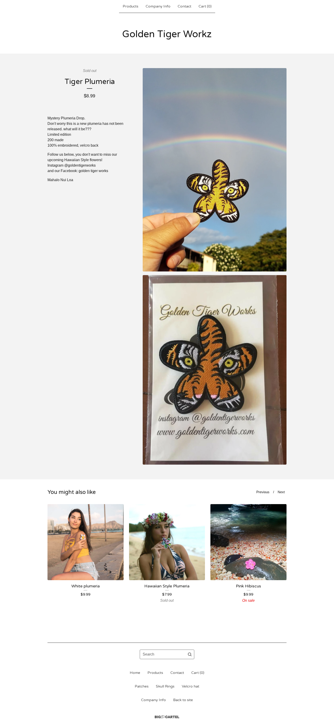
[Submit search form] (189, 654)
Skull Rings (165, 686)
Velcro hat (190, 686)
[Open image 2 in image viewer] (215, 370)
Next (281, 492)
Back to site (183, 700)
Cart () (205, 6)
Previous (262, 492)
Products (130, 6)
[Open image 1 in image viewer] (215, 169)
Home (135, 672)
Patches (142, 686)
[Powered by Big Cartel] (167, 717)
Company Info (158, 6)
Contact (184, 6)
